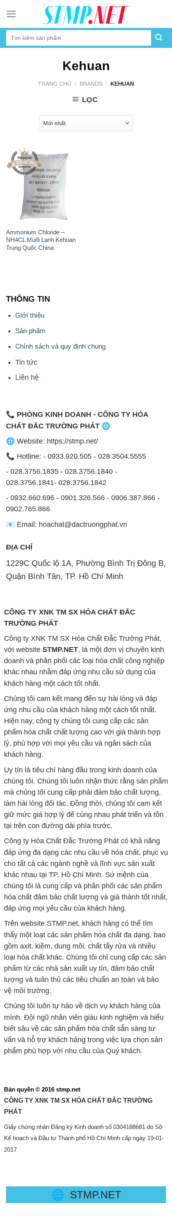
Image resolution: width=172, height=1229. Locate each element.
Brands (91, 83)
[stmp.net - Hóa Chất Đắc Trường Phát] (86, 14)
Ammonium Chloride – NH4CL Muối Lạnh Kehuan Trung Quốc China (41, 240)
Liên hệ (27, 377)
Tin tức (26, 362)
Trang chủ (54, 83)
